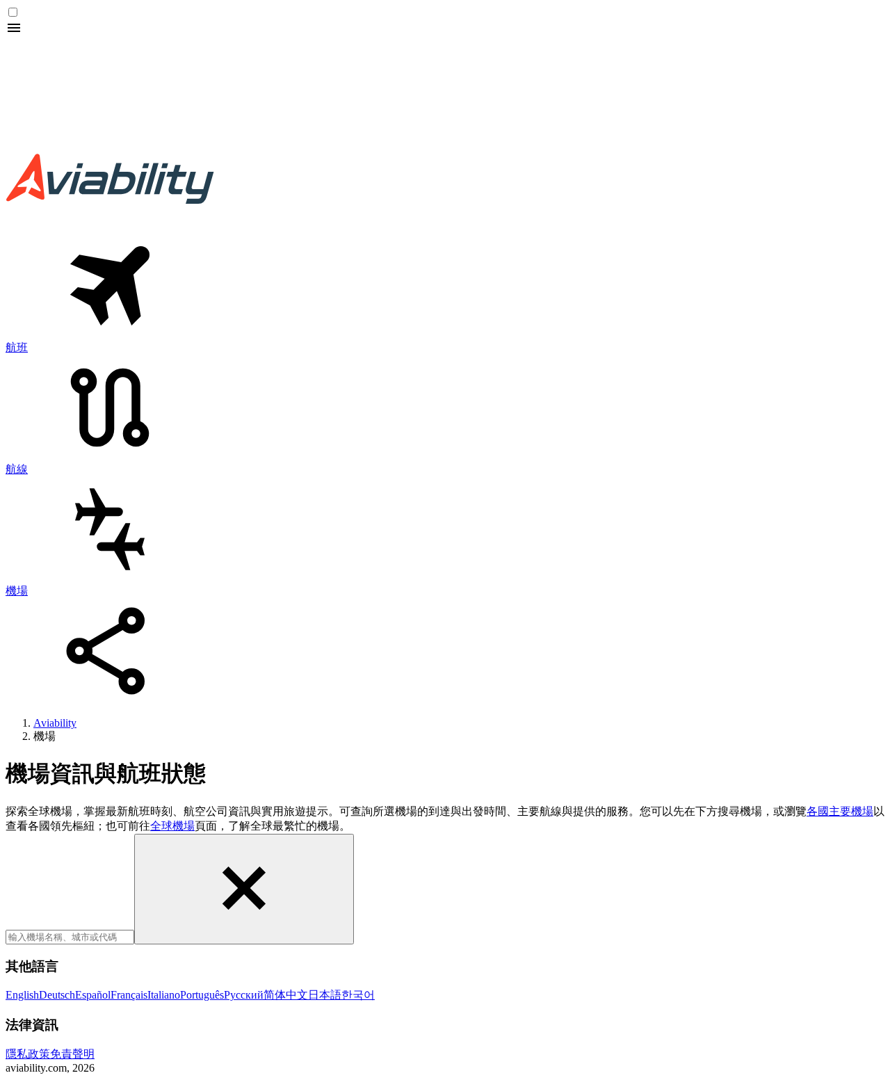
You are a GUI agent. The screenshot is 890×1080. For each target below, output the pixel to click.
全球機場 (172, 826)
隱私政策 (28, 1054)
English (22, 995)
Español (93, 995)
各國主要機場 (840, 811)
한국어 (358, 995)
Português (202, 995)
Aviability (54, 723)
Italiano (163, 995)
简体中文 (286, 995)
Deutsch (57, 995)
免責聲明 (72, 1054)
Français (129, 995)
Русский (244, 995)
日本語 (324, 995)
